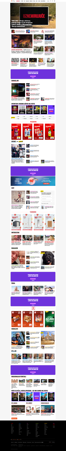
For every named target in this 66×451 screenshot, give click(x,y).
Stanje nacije (12, 430)
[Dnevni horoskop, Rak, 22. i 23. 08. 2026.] (37, 116)
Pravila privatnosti (29, 442)
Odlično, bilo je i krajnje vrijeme (46, 196)
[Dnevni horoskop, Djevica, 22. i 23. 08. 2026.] (50, 116)
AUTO (36, 1)
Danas (12, 423)
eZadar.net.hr (47, 445)
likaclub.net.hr (20, 446)
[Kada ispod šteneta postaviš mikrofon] (48, 258)
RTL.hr (12, 445)
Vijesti (11, 424)
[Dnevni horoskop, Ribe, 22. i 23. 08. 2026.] (50, 118)
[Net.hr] (53, 442)
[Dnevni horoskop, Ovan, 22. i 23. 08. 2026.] (18, 116)
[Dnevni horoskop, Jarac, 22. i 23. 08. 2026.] (37, 118)
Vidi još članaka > (14, 418)
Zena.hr (14, 445)
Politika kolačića (24, 442)
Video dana (45, 434)
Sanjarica (54, 427)
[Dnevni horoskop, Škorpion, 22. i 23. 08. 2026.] (25, 118)
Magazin (27, 1)
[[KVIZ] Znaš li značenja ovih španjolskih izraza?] (48, 338)
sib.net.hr (25, 445)
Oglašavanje (15, 442)
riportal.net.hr (37, 445)
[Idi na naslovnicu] (13, 1)
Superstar (28, 431)
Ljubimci (36, 429)
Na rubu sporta (20, 428)
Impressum (12, 442)
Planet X (45, 430)
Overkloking (45, 429)
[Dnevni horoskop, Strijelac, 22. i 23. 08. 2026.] (31, 118)
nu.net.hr (51, 445)
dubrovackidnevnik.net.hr (42, 445)
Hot (24, 1)
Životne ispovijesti (37, 435)
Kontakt (33, 442)
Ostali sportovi (20, 431)
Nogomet (20, 424)
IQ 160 (39, 1)
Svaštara (45, 431)
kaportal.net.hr (28, 445)
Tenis (19, 430)
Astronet (45, 424)
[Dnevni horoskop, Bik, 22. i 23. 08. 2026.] (25, 116)
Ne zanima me (44, 198)
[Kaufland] (33, 308)
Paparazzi (28, 428)
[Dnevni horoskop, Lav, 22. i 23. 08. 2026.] (44, 116)
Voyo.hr (17, 445)
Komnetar (45, 428)
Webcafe (31, 1)
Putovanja (37, 431)
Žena (34, 1)
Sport (22, 1)
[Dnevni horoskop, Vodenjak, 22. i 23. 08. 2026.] (44, 118)
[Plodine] (33, 122)
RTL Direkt (12, 429)
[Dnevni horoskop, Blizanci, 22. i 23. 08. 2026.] (31, 116)
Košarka (19, 429)
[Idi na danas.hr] (18, 1)
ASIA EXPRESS (43, 1)
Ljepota (36, 428)
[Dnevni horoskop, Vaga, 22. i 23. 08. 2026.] (18, 118)
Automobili (37, 436)
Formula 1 (20, 434)
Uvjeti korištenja (20, 442)
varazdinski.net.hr (33, 445)
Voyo (27, 435)
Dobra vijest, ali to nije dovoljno (46, 201)
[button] (12, 106)
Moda (36, 430)
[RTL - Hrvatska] (50, 442)
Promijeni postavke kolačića (38, 442)
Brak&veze (37, 424)
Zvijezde (28, 424)
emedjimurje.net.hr (21, 445)
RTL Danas (12, 428)
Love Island (28, 430)
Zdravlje (36, 434)
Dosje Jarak (12, 431)
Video (54, 424)
